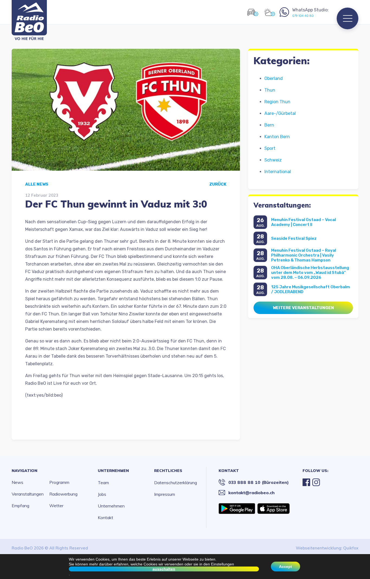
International (277, 171)
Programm (59, 482)
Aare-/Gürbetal (280, 113)
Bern (269, 125)
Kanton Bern (277, 136)
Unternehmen (113, 470)
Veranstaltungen (28, 494)
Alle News (36, 184)
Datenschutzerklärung (175, 482)
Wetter (56, 505)
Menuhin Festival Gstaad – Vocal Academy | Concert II (303, 222)
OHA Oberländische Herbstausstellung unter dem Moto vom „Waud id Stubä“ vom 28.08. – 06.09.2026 (310, 272)
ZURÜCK (217, 184)
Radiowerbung (63, 494)
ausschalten (163, 569)
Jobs (102, 494)
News (17, 482)
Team (103, 482)
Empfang (20, 505)
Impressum (164, 494)
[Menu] (347, 18)
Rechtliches (168, 470)
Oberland (273, 78)
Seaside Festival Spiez (294, 238)
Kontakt (105, 517)
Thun (269, 90)
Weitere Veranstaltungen (303, 307)
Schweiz (273, 160)
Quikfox (350, 548)
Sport (269, 148)
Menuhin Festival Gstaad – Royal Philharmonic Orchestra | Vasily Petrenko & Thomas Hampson (303, 255)
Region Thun (277, 101)
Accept (285, 566)
